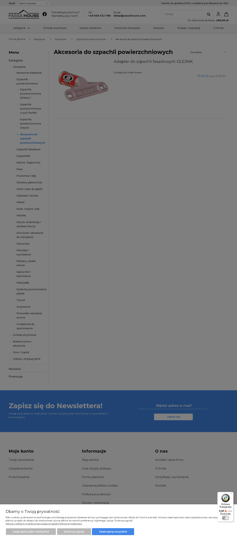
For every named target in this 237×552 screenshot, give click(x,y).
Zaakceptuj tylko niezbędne (31, 531)
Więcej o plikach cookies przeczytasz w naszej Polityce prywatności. (44, 523)
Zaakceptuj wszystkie (113, 531)
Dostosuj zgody (74, 531)
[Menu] (231, 494)
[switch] (225, 518)
